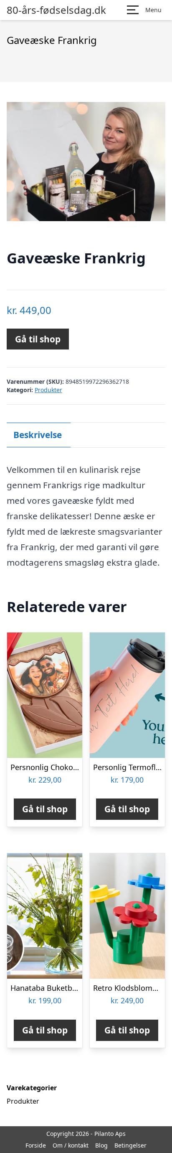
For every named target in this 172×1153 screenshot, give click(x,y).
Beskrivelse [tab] (37, 435)
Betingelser (130, 1145)
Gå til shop (38, 339)
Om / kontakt (71, 1145)
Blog (101, 1145)
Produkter (48, 390)
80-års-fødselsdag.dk (56, 10)
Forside (35, 1145)
